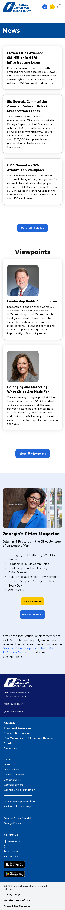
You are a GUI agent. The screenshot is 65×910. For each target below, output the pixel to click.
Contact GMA (12, 779)
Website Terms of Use (17, 900)
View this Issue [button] (32, 601)
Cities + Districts (14, 774)
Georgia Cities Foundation (19, 789)
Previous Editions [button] (32, 614)
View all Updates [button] (32, 228)
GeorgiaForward (13, 784)
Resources (10, 748)
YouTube (13, 856)
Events (8, 743)
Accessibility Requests (17, 905)
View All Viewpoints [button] (32, 453)
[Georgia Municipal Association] (17, 7)
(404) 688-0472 (13, 703)
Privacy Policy (12, 894)
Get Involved (11, 769)
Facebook (14, 841)
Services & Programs (17, 732)
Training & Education (17, 727)
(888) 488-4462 (13, 711)
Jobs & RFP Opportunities (19, 801)
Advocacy (9, 722)
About (7, 759)
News (7, 764)
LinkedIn (13, 851)
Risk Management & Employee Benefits (29, 738)
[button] (44, 6)
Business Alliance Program (19, 806)
